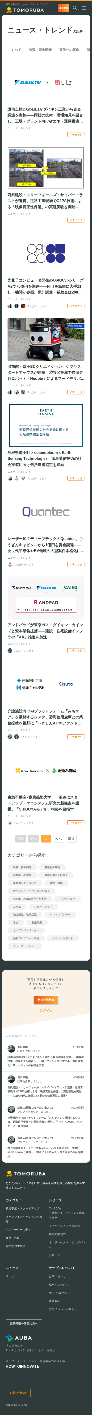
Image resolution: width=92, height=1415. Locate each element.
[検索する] (75, 8)
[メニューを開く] (86, 8)
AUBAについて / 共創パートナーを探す (30, 1350)
